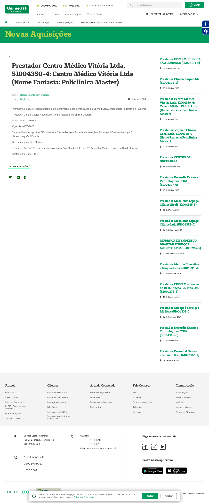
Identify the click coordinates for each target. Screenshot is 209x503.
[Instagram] (154, 447)
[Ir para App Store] (176, 470)
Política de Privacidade (185, 412)
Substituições (182, 392)
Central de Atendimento (57, 397)
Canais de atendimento (101, 5)
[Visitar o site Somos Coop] (18, 492)
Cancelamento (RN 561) (57, 412)
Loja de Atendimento (56, 402)
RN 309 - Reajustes (13, 413)
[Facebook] (25, 176)
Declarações (95, 407)
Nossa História (11, 397)
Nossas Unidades (183, 407)
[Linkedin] (163, 447)
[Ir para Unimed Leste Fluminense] (17, 10)
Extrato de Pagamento (100, 392)
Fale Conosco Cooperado (101, 402)
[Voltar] (9, 57)
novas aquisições (18, 166)
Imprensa (137, 397)
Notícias (179, 402)
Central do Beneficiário (57, 392)
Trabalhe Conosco (12, 418)
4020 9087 (71, 5)
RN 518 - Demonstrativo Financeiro (15, 407)
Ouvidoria (137, 412)
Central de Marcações (142, 402)
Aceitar (150, 496)
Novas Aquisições (183, 397)
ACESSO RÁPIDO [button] (188, 14)
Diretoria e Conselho (13, 402)
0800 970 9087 (49, 5)
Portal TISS (95, 397)
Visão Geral (10, 392)
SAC (135, 392)
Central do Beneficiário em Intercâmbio (58, 417)
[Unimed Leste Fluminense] (7, 22)
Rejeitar (169, 496)
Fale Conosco (53, 407)
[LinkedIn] (18, 176)
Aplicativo (137, 407)
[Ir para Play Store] (152, 470)
